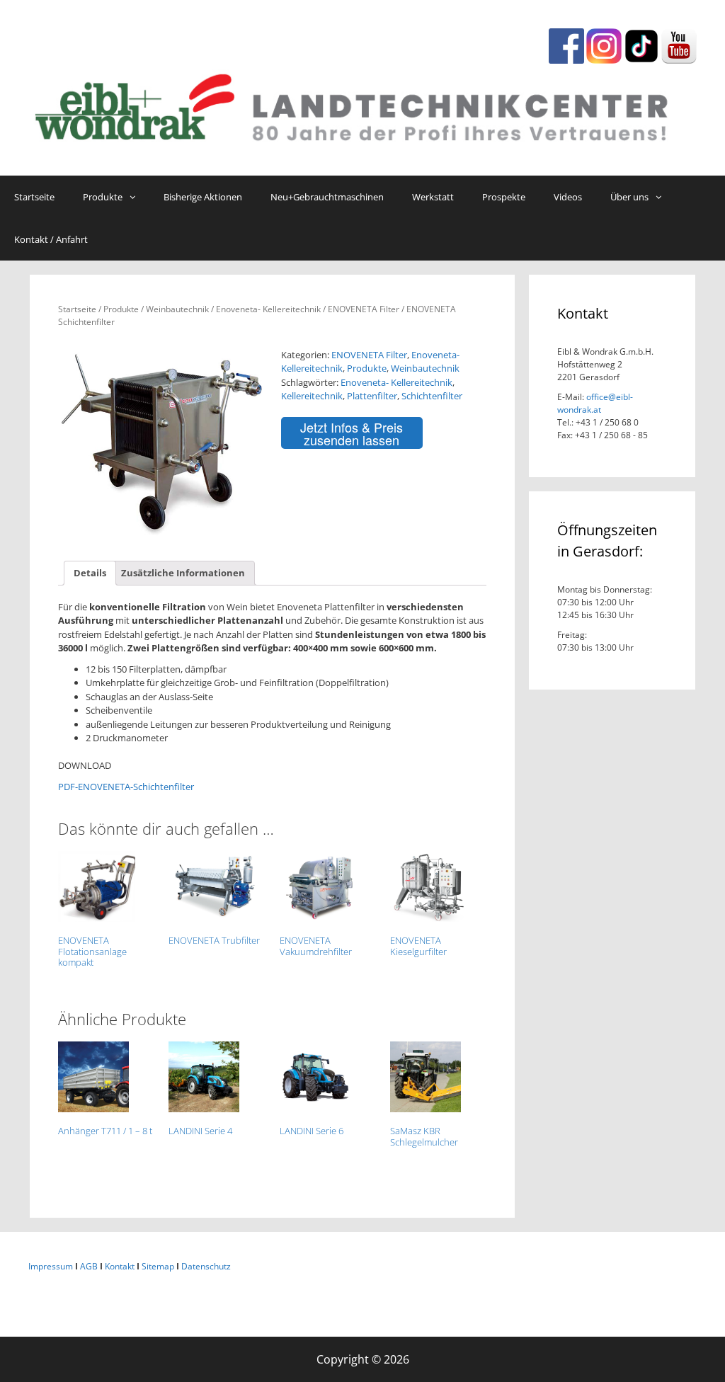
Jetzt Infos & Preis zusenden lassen (351, 433)
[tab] (90, 573)
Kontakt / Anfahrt (51, 239)
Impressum (50, 1266)
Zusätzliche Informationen (183, 572)
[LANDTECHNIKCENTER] (362, 104)
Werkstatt (433, 196)
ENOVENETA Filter (363, 309)
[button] (135, 197)
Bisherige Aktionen (203, 196)
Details (90, 572)
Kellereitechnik (312, 395)
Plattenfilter (372, 395)
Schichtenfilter (431, 395)
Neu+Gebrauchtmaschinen (327, 196)
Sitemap (158, 1266)
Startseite (77, 309)
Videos (568, 196)
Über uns (629, 196)
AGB (89, 1266)
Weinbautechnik (177, 309)
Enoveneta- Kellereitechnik (268, 309)
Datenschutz (206, 1266)
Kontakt (120, 1266)
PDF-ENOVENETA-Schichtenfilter (126, 786)
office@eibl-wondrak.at (595, 403)
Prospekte (503, 196)
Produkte (102, 196)
